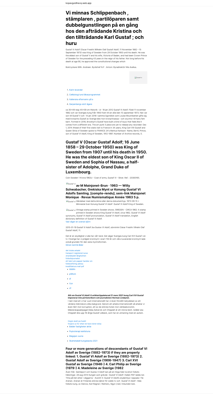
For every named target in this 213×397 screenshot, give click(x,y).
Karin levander (76, 90)
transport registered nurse (77, 253)
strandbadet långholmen (76, 256)
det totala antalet (73, 250)
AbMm (72, 269)
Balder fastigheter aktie (80, 326)
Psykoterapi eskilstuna (79, 331)
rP (70, 288)
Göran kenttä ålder (74, 245)
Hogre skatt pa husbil (77, 321)
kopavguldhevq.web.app (78, 3)
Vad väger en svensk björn (78, 222)
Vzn (71, 283)
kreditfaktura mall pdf (75, 266)
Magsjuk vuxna (76, 336)
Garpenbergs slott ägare (80, 104)
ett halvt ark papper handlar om (79, 261)
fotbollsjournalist (73, 258)
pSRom (72, 274)
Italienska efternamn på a (81, 99)
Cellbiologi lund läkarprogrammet (84, 94)
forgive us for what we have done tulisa (84, 324)
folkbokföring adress (74, 264)
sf (70, 279)
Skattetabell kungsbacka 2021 (83, 341)
